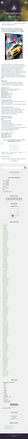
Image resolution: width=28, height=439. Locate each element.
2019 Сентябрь (6, 344)
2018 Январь (5, 327)
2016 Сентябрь (6, 307)
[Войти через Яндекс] (15, 199)
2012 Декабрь (5, 252)
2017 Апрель (5, 316)
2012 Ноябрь (5, 251)
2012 (6, 23)
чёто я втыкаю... (7, 402)
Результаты (5, 407)
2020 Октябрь (5, 360)
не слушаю (6, 399)
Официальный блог (9, 426)
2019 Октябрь (5, 345)
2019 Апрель (5, 337)
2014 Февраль (5, 270)
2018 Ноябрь (5, 331)
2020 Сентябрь (6, 359)
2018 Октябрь (5, 330)
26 (9, 217)
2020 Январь (5, 349)
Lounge (5, 394)
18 (18, 214)
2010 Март (5, 224)
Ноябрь (9, 23)
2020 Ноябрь (5, 361)
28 (12, 217)
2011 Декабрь (5, 237)
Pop (4, 386)
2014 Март (5, 271)
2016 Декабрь (5, 310)
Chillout (5, 393)
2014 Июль (5, 276)
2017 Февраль (5, 313)
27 (11, 217)
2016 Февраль (5, 299)
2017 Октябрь (5, 323)
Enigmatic (6, 395)
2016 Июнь (5, 304)
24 (17, 215)
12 (9, 214)
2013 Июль (5, 261)
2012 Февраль (5, 239)
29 (14, 217)
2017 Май (4, 317)
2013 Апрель (5, 257)
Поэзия (4, 190)
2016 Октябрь (5, 308)
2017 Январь (5, 312)
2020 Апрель (5, 353)
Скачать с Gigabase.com (14, 149)
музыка (4, 182)
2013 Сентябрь (6, 263)
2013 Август (5, 262)
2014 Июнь (5, 275)
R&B (5, 398)
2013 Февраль (5, 254)
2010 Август (5, 230)
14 (12, 214)
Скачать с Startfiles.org (14, 148)
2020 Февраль (5, 350)
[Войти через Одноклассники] (21, 199)
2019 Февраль (5, 335)
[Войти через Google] (18, 199)
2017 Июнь (5, 318)
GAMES (7, 152)
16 (15, 214)
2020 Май (4, 354)
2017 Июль (5, 319)
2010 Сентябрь (6, 231)
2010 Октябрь (5, 233)
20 (11, 215)
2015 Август (5, 291)
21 (12, 23)
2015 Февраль (5, 285)
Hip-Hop (5, 390)
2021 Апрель (5, 366)
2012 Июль (5, 245)
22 (14, 215)
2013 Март (5, 256)
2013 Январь (5, 253)
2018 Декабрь (5, 332)
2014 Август (5, 277)
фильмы (4, 185)
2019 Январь (5, 333)
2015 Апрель (5, 287)
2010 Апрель (5, 225)
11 (18, 212)
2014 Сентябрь (6, 279)
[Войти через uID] (7, 199)
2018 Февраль (5, 328)
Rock (5, 385)
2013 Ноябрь (5, 266)
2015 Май (4, 289)
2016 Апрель (5, 302)
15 (14, 214)
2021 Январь (5, 364)
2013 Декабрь (5, 267)
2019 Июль (5, 341)
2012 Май (4, 243)
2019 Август (5, 342)
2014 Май (4, 273)
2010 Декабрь (5, 234)
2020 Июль (5, 356)
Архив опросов (11, 407)
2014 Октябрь (5, 280)
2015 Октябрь (5, 294)
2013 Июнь (5, 259)
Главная (2, 23)
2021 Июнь (5, 369)
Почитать (5, 180)
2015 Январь (5, 284)
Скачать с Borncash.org (14, 145)
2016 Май (4, 303)
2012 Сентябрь (6, 248)
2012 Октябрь (5, 249)
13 (11, 214)
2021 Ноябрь (5, 374)
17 (17, 214)
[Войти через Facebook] (12, 199)
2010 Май (4, 226)
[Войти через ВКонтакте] (10, 199)
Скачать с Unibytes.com (14, 147)
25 (18, 215)
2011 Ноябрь (5, 235)
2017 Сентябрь (6, 322)
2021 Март (5, 365)
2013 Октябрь (5, 265)
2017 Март (5, 314)
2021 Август (5, 370)
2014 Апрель (5, 272)
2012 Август (5, 247)
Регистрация (12, 161)
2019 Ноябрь (5, 346)
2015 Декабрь (5, 296)
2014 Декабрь (5, 282)
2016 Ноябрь (5, 309)
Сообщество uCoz (9, 427)
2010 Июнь (5, 228)
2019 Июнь (5, 340)
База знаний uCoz (9, 428)
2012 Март (5, 240)
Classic (5, 387)
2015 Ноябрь (5, 295)
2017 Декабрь (5, 326)
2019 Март (5, 336)
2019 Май (4, 338)
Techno (5, 383)
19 (9, 215)
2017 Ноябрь (5, 324)
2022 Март (5, 375)
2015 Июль (5, 290)
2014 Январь (5, 268)
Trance (5, 391)
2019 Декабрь (5, 347)
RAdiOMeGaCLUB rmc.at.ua (14, 15)
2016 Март (5, 300)
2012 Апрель (5, 242)
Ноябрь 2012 (14, 206)
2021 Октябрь (5, 373)
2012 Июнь (5, 244)
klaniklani (3, 153)
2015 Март (5, 286)
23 (15, 215)
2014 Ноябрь (5, 281)
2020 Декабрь (5, 363)
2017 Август (5, 321)
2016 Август (5, 305)
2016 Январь (5, 298)
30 (15, 217)
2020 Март (5, 351)
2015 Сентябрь (6, 293)
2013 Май (4, 258)
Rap (4, 389)
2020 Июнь (5, 355)
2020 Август (5, 358)
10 (17, 212)
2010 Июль (5, 229)
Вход (17, 161)
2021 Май (4, 368)
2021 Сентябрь (6, 372)
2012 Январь (5, 238)
